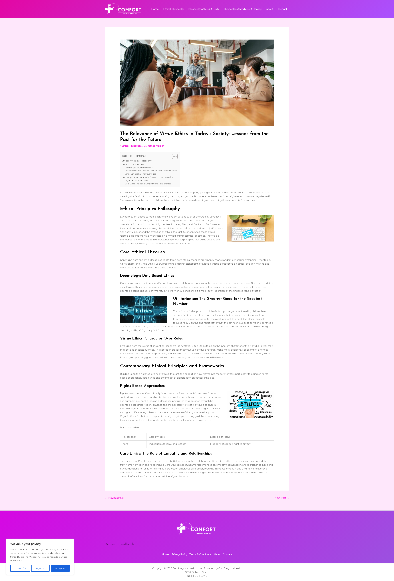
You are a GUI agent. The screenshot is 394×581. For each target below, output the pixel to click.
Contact (282, 9)
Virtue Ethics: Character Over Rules (140, 174)
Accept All (60, 568)
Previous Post (114, 497)
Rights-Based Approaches (136, 180)
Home (155, 9)
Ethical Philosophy (173, 9)
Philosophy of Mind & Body (203, 9)
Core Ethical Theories (133, 164)
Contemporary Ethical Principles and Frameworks (147, 177)
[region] (40, 557)
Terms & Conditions (200, 554)
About (269, 9)
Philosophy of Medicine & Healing (242, 9)
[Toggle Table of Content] (173, 156)
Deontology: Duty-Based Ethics (139, 167)
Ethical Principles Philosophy (136, 161)
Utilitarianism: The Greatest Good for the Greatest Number (151, 171)
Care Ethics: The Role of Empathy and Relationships (148, 184)
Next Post (282, 497)
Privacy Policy (179, 554)
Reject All (40, 568)
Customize (20, 568)
